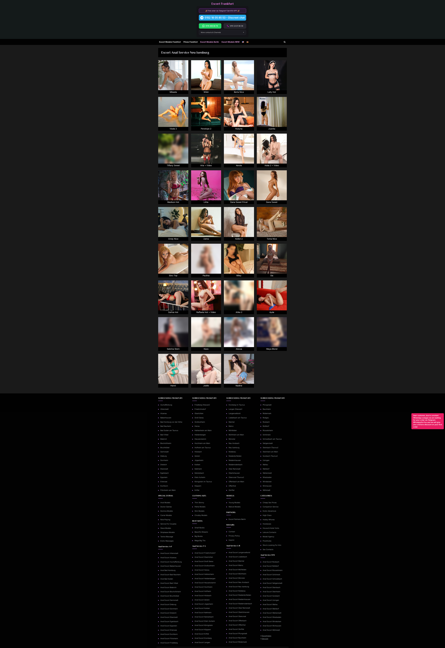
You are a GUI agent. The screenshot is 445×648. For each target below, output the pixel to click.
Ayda (271, 312)
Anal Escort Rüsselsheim (273, 570)
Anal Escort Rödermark (238, 642)
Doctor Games (166, 507)
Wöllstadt (266, 490)
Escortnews (266, 636)
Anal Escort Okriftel (236, 629)
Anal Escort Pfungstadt (238, 633)
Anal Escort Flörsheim (169, 638)
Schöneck (267, 435)
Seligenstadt (268, 443)
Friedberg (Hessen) (202, 405)
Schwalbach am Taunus (272, 439)
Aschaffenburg (166, 405)
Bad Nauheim (165, 426)
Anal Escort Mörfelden (237, 570)
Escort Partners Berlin (237, 519)
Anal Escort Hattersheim (204, 574)
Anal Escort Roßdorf (271, 566)
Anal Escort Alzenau (168, 558)
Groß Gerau (199, 418)
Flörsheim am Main (168, 490)
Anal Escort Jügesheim (204, 604)
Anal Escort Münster (237, 578)
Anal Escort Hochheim (203, 587)
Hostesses (267, 524)
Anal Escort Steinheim (271, 592)
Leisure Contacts (269, 532)
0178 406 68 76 (212, 26)
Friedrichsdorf (200, 409)
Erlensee (163, 482)
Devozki (265, 639)
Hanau (197, 426)
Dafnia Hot (173, 312)
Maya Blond (271, 349)
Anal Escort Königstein (204, 625)
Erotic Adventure (269, 511)
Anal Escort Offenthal (237, 625)
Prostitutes (267, 541)
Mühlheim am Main (236, 435)
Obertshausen (234, 473)
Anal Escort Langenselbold (239, 552)
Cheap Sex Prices (270, 503)
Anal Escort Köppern (203, 630)
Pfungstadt (267, 405)
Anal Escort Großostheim (205, 566)
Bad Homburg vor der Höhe (171, 422)
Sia (271, 275)
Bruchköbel (164, 448)
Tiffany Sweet (173, 165)
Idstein (197, 456)
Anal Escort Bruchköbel (169, 596)
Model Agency (268, 537)
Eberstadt (164, 469)
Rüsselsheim (268, 430)
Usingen (266, 460)
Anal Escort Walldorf (271, 609)
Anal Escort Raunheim (237, 638)
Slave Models (165, 528)
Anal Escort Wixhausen (272, 626)
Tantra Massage (166, 537)
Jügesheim (199, 460)
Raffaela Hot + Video (206, 312)
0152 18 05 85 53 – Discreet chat (225, 17)
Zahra (206, 239)
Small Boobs (200, 528)
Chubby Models (201, 515)
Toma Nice (272, 239)
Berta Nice (239, 92)
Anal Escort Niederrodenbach (240, 604)
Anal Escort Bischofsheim (170, 592)
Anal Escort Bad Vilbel (169, 583)
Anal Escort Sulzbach (271, 596)
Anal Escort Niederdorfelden (240, 595)
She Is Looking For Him (272, 545)
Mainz (231, 426)
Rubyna (238, 129)
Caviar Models (166, 515)
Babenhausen (165, 418)
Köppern (198, 486)
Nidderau (232, 452)
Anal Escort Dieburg (168, 604)
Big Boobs (199, 536)
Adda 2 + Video (272, 165)
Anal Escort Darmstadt (169, 600)
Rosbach (266, 422)
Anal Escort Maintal (236, 561)
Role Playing (165, 520)
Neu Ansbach (234, 443)
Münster (232, 439)
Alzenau (163, 413)
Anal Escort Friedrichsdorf (205, 553)
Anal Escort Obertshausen (239, 612)
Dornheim (164, 460)
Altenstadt (164, 409)
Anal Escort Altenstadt (169, 553)
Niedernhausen (235, 460)
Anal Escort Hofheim (203, 591)
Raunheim (267, 409)
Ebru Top (173, 275)
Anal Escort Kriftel (202, 634)
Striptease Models (167, 532)
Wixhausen (267, 486)
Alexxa (239, 349)
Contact (232, 532)
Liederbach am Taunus (238, 418)
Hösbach (198, 452)
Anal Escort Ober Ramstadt (239, 608)
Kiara (206, 349)
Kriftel (197, 490)
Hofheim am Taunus (203, 448)
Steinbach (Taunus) (270, 448)
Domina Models (166, 511)
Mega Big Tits (200, 540)
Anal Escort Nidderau (237, 591)
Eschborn (164, 486)
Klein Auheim (200, 477)
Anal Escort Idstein (202, 600)
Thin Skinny (199, 503)
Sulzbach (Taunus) (270, 456)
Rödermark (267, 413)
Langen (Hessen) (235, 409)
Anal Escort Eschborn (169, 634)
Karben (197, 465)
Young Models (234, 503)
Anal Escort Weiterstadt (272, 613)
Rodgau (266, 418)
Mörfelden (233, 430)
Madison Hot (173, 202)
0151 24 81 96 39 (236, 26)
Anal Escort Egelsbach (169, 621)
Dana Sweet (271, 202)
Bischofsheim (165, 443)
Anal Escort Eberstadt (169, 617)
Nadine (239, 385)
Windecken (267, 482)
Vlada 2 (173, 129)
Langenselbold (234, 413)
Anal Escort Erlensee (168, 630)
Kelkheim (198, 469)
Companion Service (270, 507)
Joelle (206, 385)
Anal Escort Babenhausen (170, 566)
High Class (267, 515)
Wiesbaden (267, 477)
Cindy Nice (173, 239)
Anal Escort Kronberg (203, 638)
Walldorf (266, 469)
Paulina (206, 275)
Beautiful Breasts (201, 532)
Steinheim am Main (270, 452)
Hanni (173, 385)
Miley (238, 275)
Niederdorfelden (235, 456)
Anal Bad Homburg (167, 570)
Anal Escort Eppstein (168, 626)
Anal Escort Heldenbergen (205, 578)
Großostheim (200, 422)
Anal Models (165, 503)
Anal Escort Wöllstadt (271, 630)
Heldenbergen (200, 435)
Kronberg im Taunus (237, 405)
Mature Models (235, 507)
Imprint (231, 540)
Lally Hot (272, 92)
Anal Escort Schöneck (271, 575)
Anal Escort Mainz (236, 565)
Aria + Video (206, 165)
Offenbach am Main (236, 482)
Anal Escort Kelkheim (203, 612)
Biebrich (163, 439)
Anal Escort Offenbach (237, 621)
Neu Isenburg (234, 448)
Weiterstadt (267, 473)
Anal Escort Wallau (270, 604)
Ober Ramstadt (234, 469)
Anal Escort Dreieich (168, 613)
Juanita (271, 129)
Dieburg (163, 456)
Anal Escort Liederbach (238, 557)
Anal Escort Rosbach (271, 562)
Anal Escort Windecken (272, 621)
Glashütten (199, 413)
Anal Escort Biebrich (168, 587)
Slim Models (199, 511)
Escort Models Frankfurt (170, 42)
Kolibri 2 (239, 239)
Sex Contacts (268, 549)
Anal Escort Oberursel (237, 616)
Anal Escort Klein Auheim (205, 621)
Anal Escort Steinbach (271, 587)
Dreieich (163, 465)
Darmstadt (164, 452)
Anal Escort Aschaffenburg (171, 562)
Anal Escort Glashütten (204, 557)
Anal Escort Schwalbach (272, 579)
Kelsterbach (199, 473)
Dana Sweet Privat (239, 202)
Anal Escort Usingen (271, 600)
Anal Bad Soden (166, 579)
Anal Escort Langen (202, 642)
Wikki (206, 92)
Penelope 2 (206, 129)
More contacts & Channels (211, 32)
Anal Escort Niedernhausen (239, 599)
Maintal (232, 422)
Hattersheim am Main (203, 430)
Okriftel (231, 490)
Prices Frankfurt (190, 42)
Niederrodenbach (235, 465)
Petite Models (200, 507)
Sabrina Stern (173, 349)
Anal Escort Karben (202, 608)
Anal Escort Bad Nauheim (170, 575)
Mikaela (173, 92)
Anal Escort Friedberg (169, 643)
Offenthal (232, 486)
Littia (206, 202)
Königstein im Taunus (203, 482)
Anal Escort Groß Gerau (204, 561)
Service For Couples (168, 524)
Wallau (265, 465)
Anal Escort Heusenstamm (205, 583)
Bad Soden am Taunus (169, 430)
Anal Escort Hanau (202, 570)
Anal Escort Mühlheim (237, 574)
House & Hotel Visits (271, 528)
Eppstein (163, 477)
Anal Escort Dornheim (169, 609)
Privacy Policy (234, 536)
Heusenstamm (200, 439)
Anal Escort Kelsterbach (204, 617)
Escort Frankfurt (222, 3)
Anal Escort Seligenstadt (272, 583)
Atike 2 (239, 312)
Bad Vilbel (164, 435)
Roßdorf (266, 426)
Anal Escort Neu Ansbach (239, 582)
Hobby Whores (269, 520)
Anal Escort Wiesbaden (272, 617)
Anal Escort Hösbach (203, 595)
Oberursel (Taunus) (236, 477)
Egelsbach (164, 473)
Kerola (239, 165)
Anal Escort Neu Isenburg (239, 587)
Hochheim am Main (202, 443)
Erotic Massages (167, 541)
